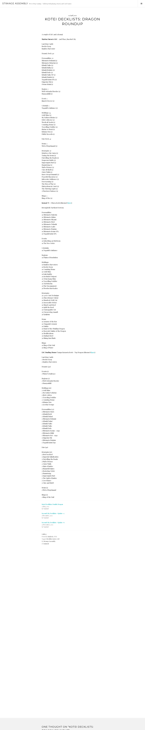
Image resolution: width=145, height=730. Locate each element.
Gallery (44, 534)
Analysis (50, 537)
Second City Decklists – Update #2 (53, 513)
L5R (58, 539)
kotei (54, 539)
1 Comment (45, 544)
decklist (49, 539)
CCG (55, 537)
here (69, 203)
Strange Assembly (15, 3)
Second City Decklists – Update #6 (53, 522)
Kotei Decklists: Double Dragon (52, 504)
